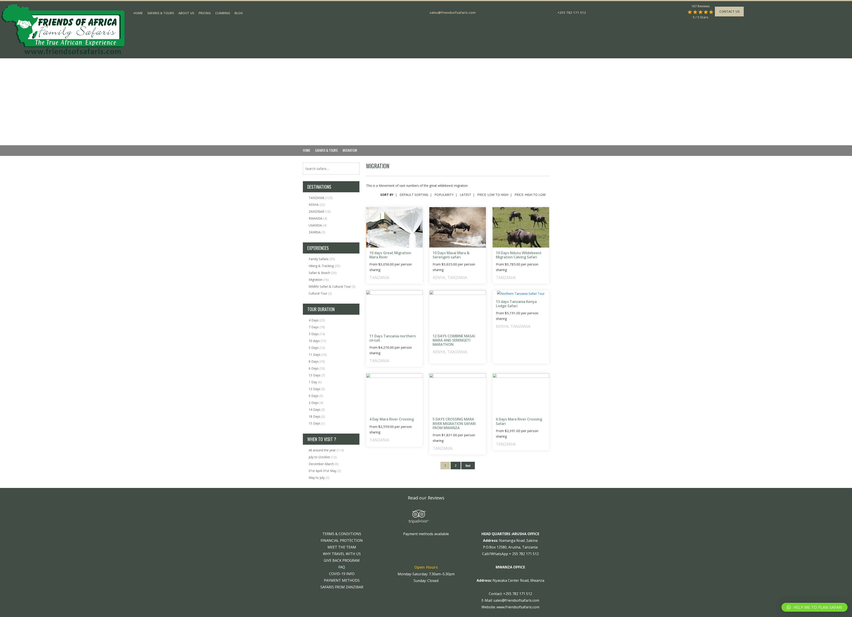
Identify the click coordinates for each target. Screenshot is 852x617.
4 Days (317, 320)
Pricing (205, 13)
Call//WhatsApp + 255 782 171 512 (510, 553)
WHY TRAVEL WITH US (342, 553)
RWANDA (318, 218)
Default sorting (414, 195)
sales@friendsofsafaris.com (453, 12)
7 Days (317, 327)
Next (468, 465)
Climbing (222, 13)
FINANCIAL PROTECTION (342, 540)
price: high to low (530, 195)
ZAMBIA (317, 232)
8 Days (317, 361)
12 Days (317, 389)
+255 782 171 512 (571, 12)
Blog (239, 13)
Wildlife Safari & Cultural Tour (332, 286)
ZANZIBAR (320, 211)
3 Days (317, 334)
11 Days (318, 354)
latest (465, 195)
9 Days (316, 396)
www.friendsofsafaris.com (518, 607)
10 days (317, 341)
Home (138, 13)
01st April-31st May (325, 471)
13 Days (317, 375)
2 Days (316, 403)
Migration (319, 279)
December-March (324, 464)
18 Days (317, 416)
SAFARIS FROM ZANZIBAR (341, 587)
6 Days (317, 368)
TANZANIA (321, 198)
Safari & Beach (323, 273)
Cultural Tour (320, 293)
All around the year (326, 450)
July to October (323, 457)
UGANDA (318, 225)
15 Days (317, 423)
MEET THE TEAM (341, 547)
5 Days (317, 348)
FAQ (341, 567)
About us (186, 13)
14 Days (317, 409)
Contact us (729, 11)
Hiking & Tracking (324, 266)
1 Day (315, 382)
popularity (444, 195)
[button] (814, 607)
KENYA (317, 204)
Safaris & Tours (160, 13)
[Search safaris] (683, 11)
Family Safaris (322, 259)
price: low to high (492, 195)
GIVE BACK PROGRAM (342, 560)
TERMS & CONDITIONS (341, 533)
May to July (319, 478)
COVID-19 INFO (342, 573)
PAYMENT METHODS (342, 580)
